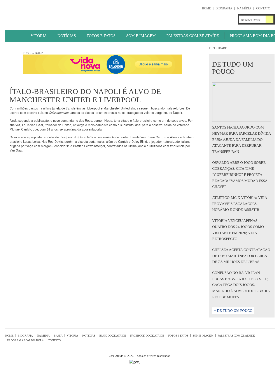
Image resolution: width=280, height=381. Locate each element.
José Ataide (38, 13)
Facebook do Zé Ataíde (147, 335)
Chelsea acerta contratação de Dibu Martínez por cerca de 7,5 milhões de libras (241, 256)
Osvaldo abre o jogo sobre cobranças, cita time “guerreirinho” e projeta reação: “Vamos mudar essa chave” (239, 175)
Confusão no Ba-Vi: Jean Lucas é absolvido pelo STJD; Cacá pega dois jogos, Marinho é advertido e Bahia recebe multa (241, 285)
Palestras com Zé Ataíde (192, 36)
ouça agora (190, 20)
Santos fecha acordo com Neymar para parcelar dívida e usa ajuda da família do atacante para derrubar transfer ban (241, 139)
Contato (263, 8)
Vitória (39, 36)
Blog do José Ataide (220, 19)
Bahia (58, 335)
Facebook (231, 19)
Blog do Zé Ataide (112, 335)
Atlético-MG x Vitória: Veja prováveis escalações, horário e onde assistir (239, 204)
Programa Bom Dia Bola (25, 340)
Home (206, 8)
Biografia (224, 8)
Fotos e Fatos (101, 36)
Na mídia (244, 8)
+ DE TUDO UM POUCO (233, 310)
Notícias (67, 36)
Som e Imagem (141, 36)
